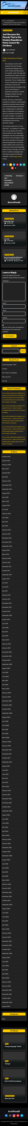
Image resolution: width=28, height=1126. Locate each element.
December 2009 (7, 652)
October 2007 (6, 758)
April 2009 (5, 684)
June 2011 (5, 587)
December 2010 (7, 603)
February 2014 (6, 513)
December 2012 (7, 538)
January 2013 (6, 534)
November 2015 (6, 485)
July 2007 (5, 770)
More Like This (9, 221)
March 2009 (5, 688)
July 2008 (5, 721)
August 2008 (6, 717)
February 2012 (6, 558)
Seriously (19, 176)
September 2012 (7, 546)
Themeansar (14, 1123)
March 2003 (5, 978)
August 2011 (6, 579)
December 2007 (7, 750)
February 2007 (6, 790)
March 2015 (5, 501)
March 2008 (5, 737)
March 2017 (5, 469)
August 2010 (6, 619)
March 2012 (5, 554)
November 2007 (7, 754)
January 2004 (6, 937)
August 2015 (6, 493)
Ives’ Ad (6, 239)
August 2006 (6, 815)
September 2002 (7, 1002)
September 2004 (7, 904)
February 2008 (6, 741)
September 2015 (7, 489)
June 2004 (5, 917)
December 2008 (7, 701)
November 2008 (7, 705)
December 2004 (7, 892)
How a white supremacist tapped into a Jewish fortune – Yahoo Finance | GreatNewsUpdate (13, 408)
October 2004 (6, 900)
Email (4, 310)
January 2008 (6, 746)
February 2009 (6, 693)
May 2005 (5, 872)
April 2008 (5, 733)
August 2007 (6, 766)
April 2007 (5, 782)
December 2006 (7, 798)
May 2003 (5, 970)
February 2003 (6, 982)
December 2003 (7, 941)
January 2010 (6, 648)
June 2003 (5, 965)
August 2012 (6, 550)
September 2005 (7, 855)
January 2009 (6, 697)
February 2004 (6, 933)
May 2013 (5, 522)
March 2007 (5, 786)
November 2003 (7, 945)
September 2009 (7, 664)
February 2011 (6, 595)
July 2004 (5, 913)
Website (4, 318)
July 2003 (5, 961)
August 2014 (6, 505)
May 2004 (5, 921)
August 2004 (6, 908)
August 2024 (6, 460)
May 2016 (5, 477)
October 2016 (6, 473)
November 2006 (7, 803)
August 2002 (6, 1006)
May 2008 (5, 729)
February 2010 (6, 644)
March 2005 (5, 880)
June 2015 (5, 497)
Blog (3, 1019)
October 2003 (6, 949)
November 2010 (7, 607)
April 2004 (5, 925)
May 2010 (5, 631)
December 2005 (7, 847)
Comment (5, 281)
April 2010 (5, 636)
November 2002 (7, 994)
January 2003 (6, 986)
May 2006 (5, 827)
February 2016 (6, 481)
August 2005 (6, 860)
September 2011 (7, 574)
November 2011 (6, 566)
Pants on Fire (18, 156)
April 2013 (5, 526)
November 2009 (7, 656)
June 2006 (5, 823)
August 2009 (6, 668)
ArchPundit (13, 12)
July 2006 (5, 819)
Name (4, 303)
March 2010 (5, 640)
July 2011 (5, 583)
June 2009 (5, 676)
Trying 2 (4, 368)
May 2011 (5, 591)
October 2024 (6, 456)
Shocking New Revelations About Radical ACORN (9, 180)
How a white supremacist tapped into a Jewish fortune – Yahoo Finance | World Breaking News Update (13, 439)
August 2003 (6, 957)
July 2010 (5, 623)
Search (14, 346)
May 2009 (5, 680)
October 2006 (6, 807)
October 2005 (6, 851)
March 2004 (5, 929)
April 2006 (5, 831)
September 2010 (7, 615)
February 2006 (6, 839)
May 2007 (5, 778)
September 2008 (7, 713)
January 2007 (6, 794)
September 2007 (7, 762)
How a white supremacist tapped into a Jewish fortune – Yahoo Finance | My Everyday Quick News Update (13, 419)
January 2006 (6, 843)
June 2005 (5, 868)
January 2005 (6, 888)
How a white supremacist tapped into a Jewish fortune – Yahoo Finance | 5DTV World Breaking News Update (13, 429)
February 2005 (6, 884)
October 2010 (6, 611)
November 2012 (7, 542)
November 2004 (7, 896)
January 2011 (6, 599)
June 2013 (5, 517)
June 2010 (5, 627)
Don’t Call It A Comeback (9, 373)
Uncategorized (7, 30)
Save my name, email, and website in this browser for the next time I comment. (13, 329)
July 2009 (5, 672)
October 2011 (6, 570)
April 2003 (5, 974)
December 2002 (7, 990)
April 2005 (5, 876)
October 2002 (6, 998)
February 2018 (6, 464)
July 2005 (5, 864)
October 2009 (6, 660)
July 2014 (5, 509)
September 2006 (7, 811)
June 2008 (5, 725)
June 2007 (5, 774)
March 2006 (5, 835)
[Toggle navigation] (2, 12)
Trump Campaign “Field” (9, 364)
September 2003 (7, 953)
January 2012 (6, 562)
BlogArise (23, 1121)
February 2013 (6, 530)
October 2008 (6, 709)
